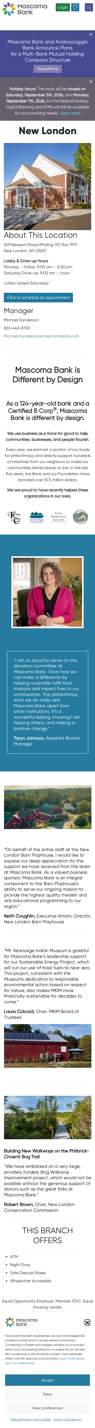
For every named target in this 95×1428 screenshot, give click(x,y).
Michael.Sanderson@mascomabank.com (41, 336)
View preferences (47, 1408)
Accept (47, 1380)
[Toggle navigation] (89, 7)
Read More (47, 68)
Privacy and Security (67, 1419)
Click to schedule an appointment (38, 297)
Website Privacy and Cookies (30, 1419)
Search (80, 7)
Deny (47, 1394)
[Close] (91, 34)
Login (63, 7)
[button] (87, 1322)
